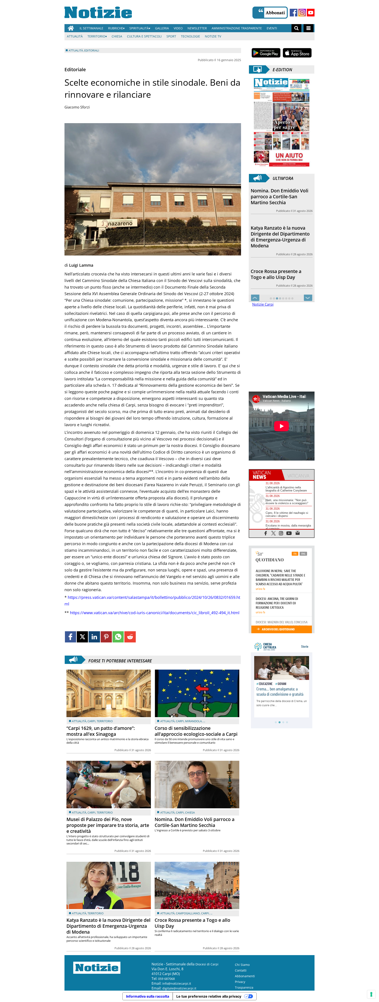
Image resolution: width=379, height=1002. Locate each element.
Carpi (91, 721)
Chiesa (117, 36)
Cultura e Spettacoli (144, 36)
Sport (171, 36)
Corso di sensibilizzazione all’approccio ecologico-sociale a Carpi (196, 731)
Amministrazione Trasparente (237, 28)
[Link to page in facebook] (70, 636)
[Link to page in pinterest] (106, 636)
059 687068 (166, 979)
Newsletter (197, 28)
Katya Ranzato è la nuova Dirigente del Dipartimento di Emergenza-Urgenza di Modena (108, 926)
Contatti (241, 970)
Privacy (240, 982)
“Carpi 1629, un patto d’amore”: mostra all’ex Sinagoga (100, 731)
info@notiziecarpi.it (176, 983)
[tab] (265, 475)
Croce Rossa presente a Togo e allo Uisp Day (192, 923)
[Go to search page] (296, 28)
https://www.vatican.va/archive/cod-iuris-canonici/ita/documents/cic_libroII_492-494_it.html (155, 612)
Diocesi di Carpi (206, 964)
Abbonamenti (245, 976)
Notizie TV (213, 36)
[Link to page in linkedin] (94, 636)
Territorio (96, 36)
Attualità (75, 36)
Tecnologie (190, 36)
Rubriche (115, 28)
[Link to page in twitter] (82, 636)
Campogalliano (188, 913)
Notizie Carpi (263, 304)
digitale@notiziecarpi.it (179, 988)
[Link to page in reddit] (130, 636)
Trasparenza (244, 987)
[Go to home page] (71, 28)
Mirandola (193, 721)
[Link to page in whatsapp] (118, 636)
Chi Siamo (242, 965)
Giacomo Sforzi (77, 107)
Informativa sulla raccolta (147, 996)
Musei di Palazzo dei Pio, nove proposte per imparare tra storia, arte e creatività (107, 825)
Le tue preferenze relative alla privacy (208, 996)
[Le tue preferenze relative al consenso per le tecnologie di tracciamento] (371, 994)
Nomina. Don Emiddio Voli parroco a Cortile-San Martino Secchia (194, 822)
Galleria (162, 28)
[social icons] (265, 533)
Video (178, 28)
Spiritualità (139, 28)
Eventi (272, 28)
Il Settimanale (91, 28)
